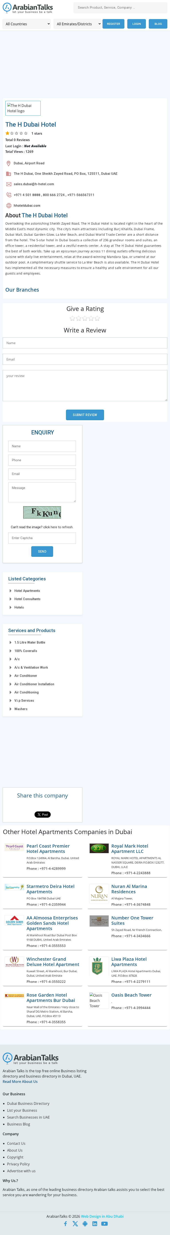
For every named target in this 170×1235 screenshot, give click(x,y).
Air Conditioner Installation (34, 684)
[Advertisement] (85, 67)
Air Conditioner (25, 675)
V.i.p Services (24, 700)
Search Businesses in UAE (28, 1117)
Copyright (15, 1157)
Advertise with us (21, 1170)
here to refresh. (62, 527)
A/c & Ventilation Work (31, 667)
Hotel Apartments (27, 591)
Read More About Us (20, 1081)
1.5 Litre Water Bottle (29, 642)
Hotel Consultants (27, 599)
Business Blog (18, 1124)
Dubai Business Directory (28, 1103)
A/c (17, 659)
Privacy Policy (18, 1164)
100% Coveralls (25, 651)
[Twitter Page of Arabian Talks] (75, 1223)
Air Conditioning (26, 692)
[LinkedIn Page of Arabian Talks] (94, 1223)
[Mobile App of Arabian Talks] (85, 1223)
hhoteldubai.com (27, 206)
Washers (20, 709)
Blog (158, 24)
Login (136, 24)
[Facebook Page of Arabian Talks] (65, 1223)
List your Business (22, 1110)
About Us (15, 1150)
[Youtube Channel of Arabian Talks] (104, 1223)
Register (113, 24)
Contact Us (16, 1143)
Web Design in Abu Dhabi (102, 1216)
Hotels (19, 607)
